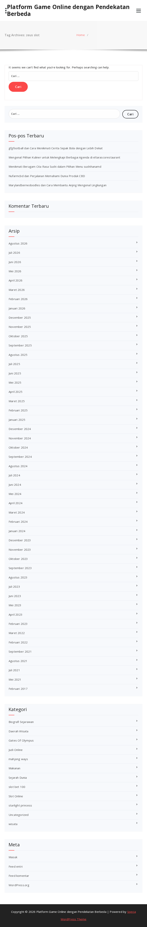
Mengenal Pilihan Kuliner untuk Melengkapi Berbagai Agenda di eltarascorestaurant (64, 157)
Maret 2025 (17, 401)
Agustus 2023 (18, 577)
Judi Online (16, 750)
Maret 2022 (17, 633)
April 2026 (15, 280)
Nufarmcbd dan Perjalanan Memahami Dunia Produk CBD (47, 176)
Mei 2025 (15, 382)
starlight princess (20, 805)
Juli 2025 (14, 364)
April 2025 (15, 392)
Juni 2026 (15, 262)
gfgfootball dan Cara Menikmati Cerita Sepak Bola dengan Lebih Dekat (56, 148)
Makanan (14, 768)
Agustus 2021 (18, 661)
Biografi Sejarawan (21, 722)
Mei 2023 (15, 605)
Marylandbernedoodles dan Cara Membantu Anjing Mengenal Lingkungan (57, 185)
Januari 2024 (17, 531)
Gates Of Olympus (21, 740)
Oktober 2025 (18, 336)
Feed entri (16, 866)
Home (80, 35)
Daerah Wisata (19, 731)
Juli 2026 (14, 252)
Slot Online (16, 796)
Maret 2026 (17, 290)
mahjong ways (18, 759)
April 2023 (15, 614)
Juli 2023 (14, 586)
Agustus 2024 (18, 466)
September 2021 (20, 651)
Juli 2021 (14, 670)
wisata (13, 824)
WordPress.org (19, 885)
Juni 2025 (15, 373)
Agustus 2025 (18, 355)
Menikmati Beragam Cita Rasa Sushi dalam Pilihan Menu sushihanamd (55, 166)
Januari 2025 (17, 420)
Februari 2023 (18, 624)
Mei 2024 (15, 494)
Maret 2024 (17, 512)
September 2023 (20, 568)
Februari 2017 (18, 689)
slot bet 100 (17, 787)
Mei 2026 (15, 271)
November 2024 (20, 438)
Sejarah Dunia (18, 777)
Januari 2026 (17, 308)
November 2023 (20, 549)
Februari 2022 (18, 642)
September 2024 (20, 457)
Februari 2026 (18, 299)
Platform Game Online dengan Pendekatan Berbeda (68, 10)
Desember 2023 (20, 540)
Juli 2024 (14, 475)
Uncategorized (19, 815)
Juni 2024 (15, 484)
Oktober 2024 (18, 447)
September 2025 (20, 345)
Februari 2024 (18, 521)
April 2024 (15, 503)
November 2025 (20, 327)
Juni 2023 (15, 596)
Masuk (13, 857)
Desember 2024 (20, 429)
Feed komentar (19, 876)
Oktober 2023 (18, 559)
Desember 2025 (20, 317)
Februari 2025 (18, 410)
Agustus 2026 (18, 243)
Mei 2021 (15, 679)
